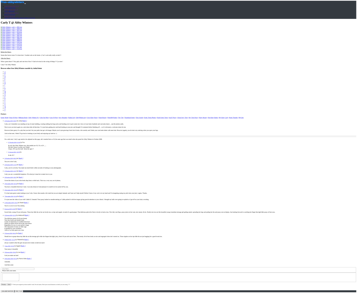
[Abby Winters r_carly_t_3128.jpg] (11, 49)
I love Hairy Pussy (92, 117)
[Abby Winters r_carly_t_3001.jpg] (11, 27)
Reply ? (24, 121)
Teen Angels (139, 117)
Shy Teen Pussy (193, 117)
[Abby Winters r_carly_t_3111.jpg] (11, 47)
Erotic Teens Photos (150, 117)
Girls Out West (44, 117)
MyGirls (241, 117)
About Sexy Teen (182, 117)
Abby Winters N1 (33, 117)
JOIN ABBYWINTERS (7, 291)
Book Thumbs (233, 117)
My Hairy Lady (223, 117)
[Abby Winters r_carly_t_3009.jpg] (11, 29)
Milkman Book (23, 117)
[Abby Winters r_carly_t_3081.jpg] (11, 37)
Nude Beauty (102, 117)
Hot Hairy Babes (213, 117)
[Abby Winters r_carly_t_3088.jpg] (11, 39)
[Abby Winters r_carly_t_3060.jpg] (11, 34)
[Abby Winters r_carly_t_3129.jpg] (11, 44)
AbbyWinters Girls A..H (11, 6)
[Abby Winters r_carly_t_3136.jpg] (11, 45)
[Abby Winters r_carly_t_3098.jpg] (11, 40)
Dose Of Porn (13, 117)
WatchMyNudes (112, 117)
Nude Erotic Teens (162, 117)
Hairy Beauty (203, 117)
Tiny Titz (120, 117)
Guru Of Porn (54, 117)
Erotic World (4, 117)
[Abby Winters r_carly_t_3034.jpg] (11, 32)
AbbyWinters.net (81, 117)
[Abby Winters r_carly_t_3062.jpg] (11, 35)
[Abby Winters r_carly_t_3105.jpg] (11, 42)
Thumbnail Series (129, 117)
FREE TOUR (18, 291)
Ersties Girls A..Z (9, 16)
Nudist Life (71, 117)
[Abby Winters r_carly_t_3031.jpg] (11, 30)
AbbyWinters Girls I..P (11, 9)
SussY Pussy (172, 117)
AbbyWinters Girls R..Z (11, 13)
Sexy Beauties (63, 117)
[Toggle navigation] (25, 3)
